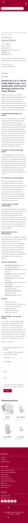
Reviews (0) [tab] (4, 76)
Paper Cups (16, 32)
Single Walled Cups (6, 37)
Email (5, 378)
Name (5, 371)
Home (2, 32)
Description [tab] (4, 73)
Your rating (7, 357)
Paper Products (8, 32)
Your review (7, 361)
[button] (26, 3)
